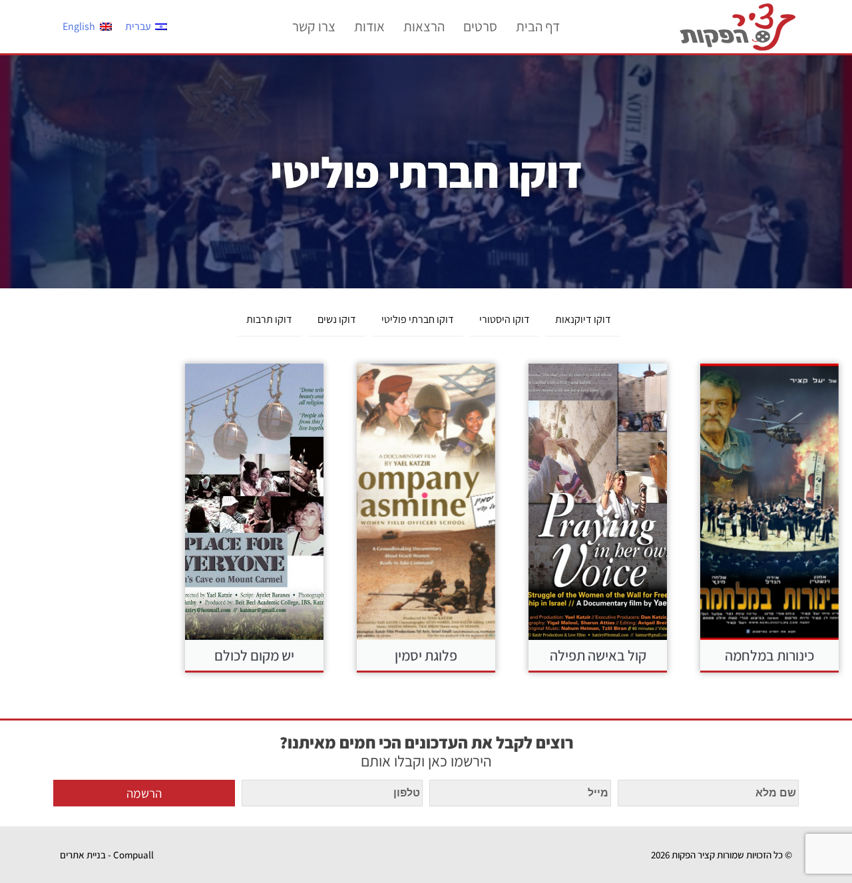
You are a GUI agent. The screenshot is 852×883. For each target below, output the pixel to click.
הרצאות (424, 26)
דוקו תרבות (269, 319)
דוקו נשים (337, 319)
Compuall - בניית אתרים (107, 854)
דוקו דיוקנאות (583, 319)
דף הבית (538, 26)
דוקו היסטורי (504, 319)
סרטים (480, 26)
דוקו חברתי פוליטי (417, 319)
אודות (369, 26)
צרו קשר (313, 26)
